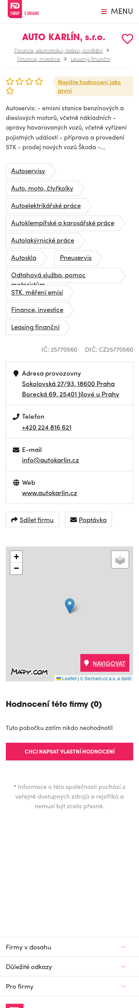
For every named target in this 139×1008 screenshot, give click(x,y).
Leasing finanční (90, 58)
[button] (70, 606)
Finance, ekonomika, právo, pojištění (58, 50)
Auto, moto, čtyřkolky (42, 187)
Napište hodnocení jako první (89, 86)
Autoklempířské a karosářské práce (62, 222)
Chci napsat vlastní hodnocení (70, 751)
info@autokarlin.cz (50, 459)
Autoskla (23, 257)
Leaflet (68, 678)
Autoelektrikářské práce (46, 205)
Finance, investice (38, 58)
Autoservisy (28, 170)
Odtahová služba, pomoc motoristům (48, 276)
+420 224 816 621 (46, 427)
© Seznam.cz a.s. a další (105, 678)
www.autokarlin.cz (49, 492)
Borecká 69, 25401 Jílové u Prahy (70, 393)
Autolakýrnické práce (42, 239)
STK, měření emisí (37, 292)
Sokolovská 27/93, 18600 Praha (68, 383)
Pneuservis (76, 257)
